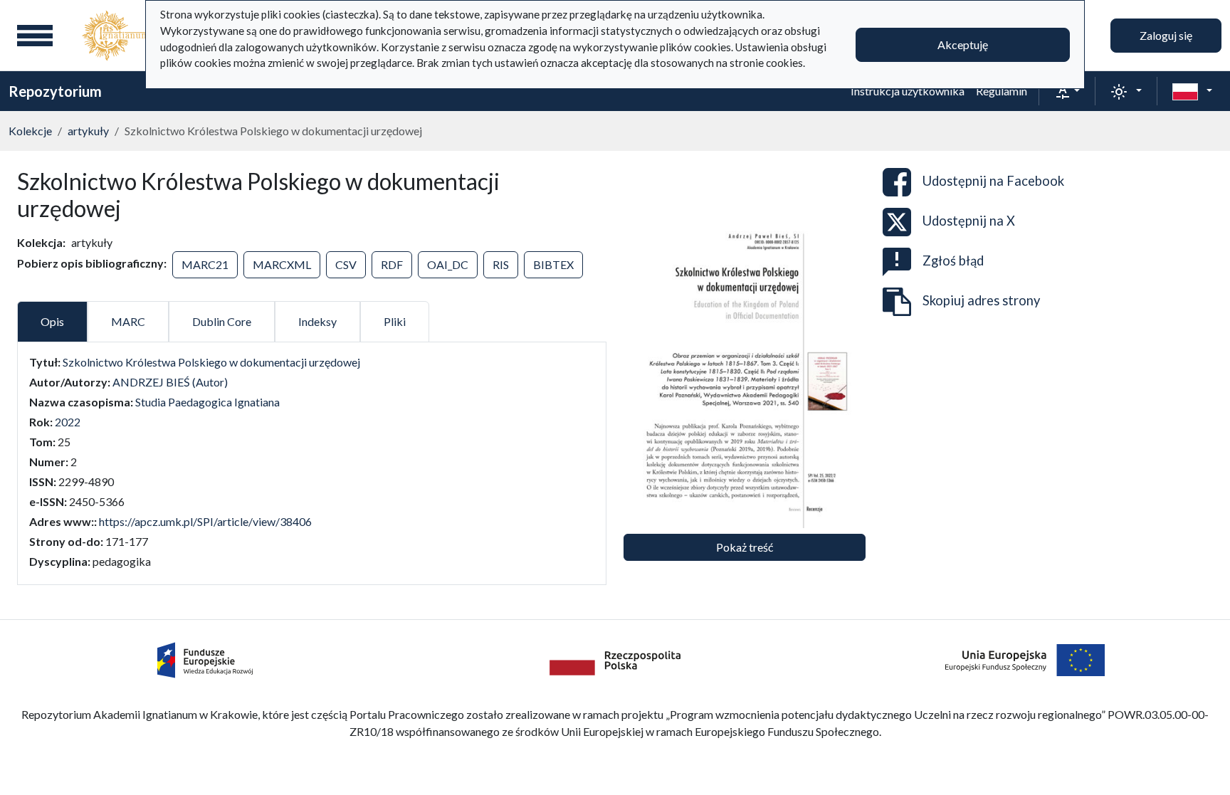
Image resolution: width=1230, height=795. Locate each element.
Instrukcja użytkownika (907, 91)
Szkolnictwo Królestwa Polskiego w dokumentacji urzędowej (211, 362)
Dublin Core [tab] (221, 321)
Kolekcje (30, 130)
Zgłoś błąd (953, 260)
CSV (346, 264)
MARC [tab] (128, 321)
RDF (392, 264)
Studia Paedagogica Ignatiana (207, 402)
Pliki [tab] (395, 321)
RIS (501, 264)
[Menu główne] (35, 35)
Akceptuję (962, 44)
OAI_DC (447, 264)
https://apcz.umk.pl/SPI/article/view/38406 (205, 521)
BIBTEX (553, 264)
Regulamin (1001, 91)
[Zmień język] (1192, 91)
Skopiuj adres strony (981, 300)
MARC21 (205, 264)
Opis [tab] (52, 321)
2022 (67, 421)
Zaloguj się (1166, 35)
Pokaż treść (744, 547)
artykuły (88, 130)
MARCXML (282, 264)
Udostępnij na (993, 181)
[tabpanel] (311, 462)
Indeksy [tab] (317, 321)
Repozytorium (55, 91)
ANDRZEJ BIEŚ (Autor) (170, 382)
